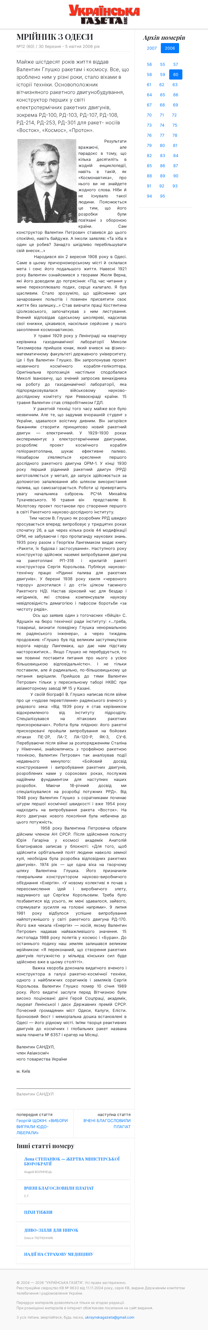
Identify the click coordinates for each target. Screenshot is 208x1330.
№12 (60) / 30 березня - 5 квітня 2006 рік (58, 46)
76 (149, 135)
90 (175, 175)
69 (175, 104)
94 (149, 196)
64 (149, 94)
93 (175, 185)
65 (162, 94)
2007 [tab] (152, 48)
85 (149, 165)
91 (149, 185)
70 (149, 115)
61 (149, 84)
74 (162, 125)
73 (149, 125)
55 (162, 64)
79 (149, 145)
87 (175, 165)
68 (162, 104)
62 (161, 84)
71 (162, 115)
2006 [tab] (170, 48)
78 (174, 135)
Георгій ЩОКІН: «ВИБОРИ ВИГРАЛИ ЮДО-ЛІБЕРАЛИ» (42, 1126)
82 (149, 155)
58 (149, 74)
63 (175, 84)
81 (175, 145)
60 (175, 74)
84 (175, 155)
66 (175, 94)
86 (162, 165)
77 (162, 135)
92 (161, 185)
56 (149, 64)
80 (162, 145)
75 (174, 125)
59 (162, 74)
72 (174, 115)
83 (162, 155)
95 (162, 196)
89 (162, 175)
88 (149, 175)
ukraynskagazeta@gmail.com (109, 1317)
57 (175, 64)
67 (149, 104)
